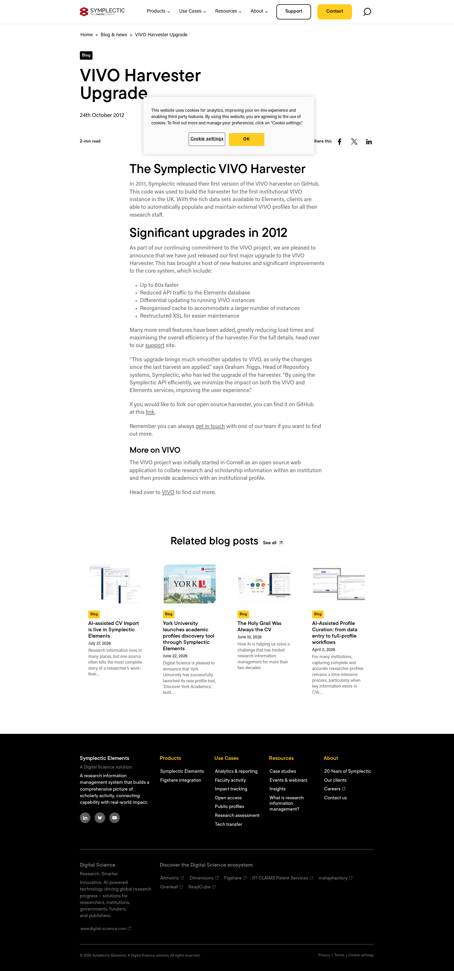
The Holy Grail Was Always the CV (259, 627)
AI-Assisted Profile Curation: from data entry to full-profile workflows (334, 633)
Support (293, 11)
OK (246, 139)
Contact (334, 11)
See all (269, 543)
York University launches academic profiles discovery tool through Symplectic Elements (188, 636)
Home (86, 35)
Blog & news (114, 35)
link (150, 412)
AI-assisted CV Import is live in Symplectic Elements (113, 630)
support (154, 345)
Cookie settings (207, 139)
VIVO (168, 492)
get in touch (210, 426)
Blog (86, 55)
